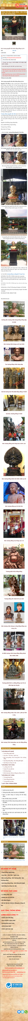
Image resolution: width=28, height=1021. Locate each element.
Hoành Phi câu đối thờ (9, 769)
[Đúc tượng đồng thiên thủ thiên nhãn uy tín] (14, 461)
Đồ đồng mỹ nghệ (8, 751)
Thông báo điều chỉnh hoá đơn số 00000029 (13, 792)
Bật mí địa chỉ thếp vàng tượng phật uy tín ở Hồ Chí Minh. (14, 801)
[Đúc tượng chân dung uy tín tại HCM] (14, 333)
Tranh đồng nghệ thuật (9, 753)
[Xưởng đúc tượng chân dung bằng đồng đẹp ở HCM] (14, 309)
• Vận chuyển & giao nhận (8, 920)
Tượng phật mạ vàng (8, 781)
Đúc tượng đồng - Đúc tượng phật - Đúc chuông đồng (15, 758)
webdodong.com (21, 972)
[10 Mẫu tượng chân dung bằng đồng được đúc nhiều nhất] (14, 641)
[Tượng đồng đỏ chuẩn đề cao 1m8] (14, 585)
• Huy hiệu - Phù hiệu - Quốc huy (10, 875)
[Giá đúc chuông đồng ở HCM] (14, 403)
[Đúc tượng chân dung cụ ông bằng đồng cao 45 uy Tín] (14, 612)
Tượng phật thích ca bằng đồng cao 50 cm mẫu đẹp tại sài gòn (14, 684)
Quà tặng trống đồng (9, 783)
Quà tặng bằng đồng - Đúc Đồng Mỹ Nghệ (13, 760)
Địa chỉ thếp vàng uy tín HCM (10, 798)
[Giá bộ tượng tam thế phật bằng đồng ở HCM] (14, 378)
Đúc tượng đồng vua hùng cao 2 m (14, 540)
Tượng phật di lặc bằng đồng (14, 571)
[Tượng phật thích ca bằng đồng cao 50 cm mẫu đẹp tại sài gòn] (14, 669)
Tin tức (3, 786)
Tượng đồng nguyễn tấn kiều (8, 113)
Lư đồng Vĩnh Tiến (8, 767)
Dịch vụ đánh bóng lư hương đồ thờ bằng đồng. (14, 795)
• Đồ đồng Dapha (5, 900)
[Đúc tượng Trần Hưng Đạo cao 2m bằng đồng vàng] (14, 728)
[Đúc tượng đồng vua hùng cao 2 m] (14, 523)
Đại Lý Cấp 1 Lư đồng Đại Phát (10, 950)
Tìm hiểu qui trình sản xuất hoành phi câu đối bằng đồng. (14, 813)
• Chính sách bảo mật (7, 929)
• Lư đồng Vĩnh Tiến (6, 894)
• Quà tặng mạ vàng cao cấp (9, 886)
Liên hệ (14, 50)
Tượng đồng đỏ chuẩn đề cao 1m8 (14, 598)
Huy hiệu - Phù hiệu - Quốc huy (11, 755)
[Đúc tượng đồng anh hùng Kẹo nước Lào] (14, 429)
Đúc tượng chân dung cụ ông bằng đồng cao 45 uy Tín (14, 627)
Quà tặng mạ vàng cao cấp (10, 762)
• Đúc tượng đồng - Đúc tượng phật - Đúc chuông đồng (12, 879)
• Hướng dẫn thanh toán (7, 923)
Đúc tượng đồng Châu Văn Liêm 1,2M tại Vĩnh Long (14, 714)
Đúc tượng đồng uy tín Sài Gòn (14, 506)
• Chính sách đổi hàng (7, 917)
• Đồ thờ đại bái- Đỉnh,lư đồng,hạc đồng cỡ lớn (13, 904)
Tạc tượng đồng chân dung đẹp (14, 364)
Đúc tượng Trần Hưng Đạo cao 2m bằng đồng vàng (14, 743)
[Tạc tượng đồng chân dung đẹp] (14, 354)
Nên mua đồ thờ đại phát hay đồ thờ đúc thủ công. (14, 805)
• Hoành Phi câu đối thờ (7, 897)
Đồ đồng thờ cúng (8, 765)
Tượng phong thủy (8, 777)
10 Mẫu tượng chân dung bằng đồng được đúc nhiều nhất (14, 654)
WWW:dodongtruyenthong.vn (9, 970)
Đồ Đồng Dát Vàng (8, 775)
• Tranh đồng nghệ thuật (7, 872)
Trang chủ (5, 12)
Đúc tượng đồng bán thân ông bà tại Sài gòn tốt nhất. (14, 809)
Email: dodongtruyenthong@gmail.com (14, 968)
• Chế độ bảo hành (6, 926)
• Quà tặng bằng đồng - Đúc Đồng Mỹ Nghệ (13, 883)
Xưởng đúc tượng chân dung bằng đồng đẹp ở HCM (14, 321)
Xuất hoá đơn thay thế (8, 790)
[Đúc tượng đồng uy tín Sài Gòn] (14, 492)
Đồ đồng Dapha (7, 771)
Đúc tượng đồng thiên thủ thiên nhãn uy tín (14, 479)
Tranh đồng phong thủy (9, 779)
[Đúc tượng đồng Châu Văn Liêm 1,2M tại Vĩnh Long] (14, 699)
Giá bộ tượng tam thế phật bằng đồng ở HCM (14, 391)
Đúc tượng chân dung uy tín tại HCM (14, 344)
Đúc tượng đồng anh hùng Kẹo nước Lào (14, 443)
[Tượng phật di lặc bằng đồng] (14, 556)
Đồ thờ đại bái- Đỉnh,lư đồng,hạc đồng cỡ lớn (14, 773)
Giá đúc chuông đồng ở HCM (14, 413)
